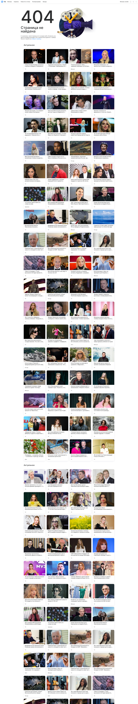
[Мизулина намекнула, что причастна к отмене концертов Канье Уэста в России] (103, 60)
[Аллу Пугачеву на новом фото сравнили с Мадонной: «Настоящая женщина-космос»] (80, 358)
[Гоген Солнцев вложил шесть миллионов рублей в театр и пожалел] (57, 686)
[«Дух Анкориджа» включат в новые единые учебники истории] (103, 335)
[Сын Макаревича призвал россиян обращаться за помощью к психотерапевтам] (57, 617)
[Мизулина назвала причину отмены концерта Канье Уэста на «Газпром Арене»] (103, 312)
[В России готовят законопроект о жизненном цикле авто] (57, 450)
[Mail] (2, 1)
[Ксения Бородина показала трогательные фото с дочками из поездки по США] (80, 404)
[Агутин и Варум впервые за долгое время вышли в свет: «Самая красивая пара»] (80, 450)
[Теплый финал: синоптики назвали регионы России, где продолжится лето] (80, 151)
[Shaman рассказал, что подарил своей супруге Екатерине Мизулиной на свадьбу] (34, 106)
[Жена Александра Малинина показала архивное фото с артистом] (103, 617)
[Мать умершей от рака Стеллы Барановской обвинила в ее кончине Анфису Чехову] (34, 542)
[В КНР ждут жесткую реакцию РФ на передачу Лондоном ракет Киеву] (80, 220)
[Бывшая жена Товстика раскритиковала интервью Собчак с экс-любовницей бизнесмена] (34, 174)
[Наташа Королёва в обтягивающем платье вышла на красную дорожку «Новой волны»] (103, 640)
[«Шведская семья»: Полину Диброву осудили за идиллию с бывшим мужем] (34, 427)
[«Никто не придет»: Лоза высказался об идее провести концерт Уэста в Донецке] (34, 266)
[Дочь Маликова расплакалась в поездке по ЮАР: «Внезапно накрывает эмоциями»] (57, 243)
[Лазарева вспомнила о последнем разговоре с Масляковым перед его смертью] (103, 542)
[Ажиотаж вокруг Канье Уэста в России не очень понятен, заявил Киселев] (57, 496)
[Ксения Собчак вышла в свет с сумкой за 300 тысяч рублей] (80, 473)
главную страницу (36, 39)
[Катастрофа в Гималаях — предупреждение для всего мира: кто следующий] (34, 358)
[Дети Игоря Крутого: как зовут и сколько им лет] (57, 266)
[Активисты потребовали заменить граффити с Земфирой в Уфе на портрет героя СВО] (57, 335)
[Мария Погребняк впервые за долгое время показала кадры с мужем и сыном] (57, 663)
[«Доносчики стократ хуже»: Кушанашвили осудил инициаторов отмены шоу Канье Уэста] (80, 106)
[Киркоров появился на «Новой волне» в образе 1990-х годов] (34, 473)
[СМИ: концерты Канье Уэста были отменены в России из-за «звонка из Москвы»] (57, 151)
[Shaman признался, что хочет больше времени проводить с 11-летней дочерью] (34, 617)
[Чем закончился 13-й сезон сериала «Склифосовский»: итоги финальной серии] (34, 565)
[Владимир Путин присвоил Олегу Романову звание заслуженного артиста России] (57, 220)
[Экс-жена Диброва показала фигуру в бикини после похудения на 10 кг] (57, 427)
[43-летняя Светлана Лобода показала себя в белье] (103, 128)
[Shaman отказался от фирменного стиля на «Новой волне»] (103, 106)
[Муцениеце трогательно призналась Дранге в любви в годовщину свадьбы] (34, 686)
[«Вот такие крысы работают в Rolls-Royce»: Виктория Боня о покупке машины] (80, 197)
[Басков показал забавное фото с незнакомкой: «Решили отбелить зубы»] (80, 381)
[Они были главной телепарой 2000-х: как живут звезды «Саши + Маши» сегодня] (103, 565)
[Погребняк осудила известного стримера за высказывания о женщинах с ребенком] (80, 565)
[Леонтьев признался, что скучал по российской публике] (57, 519)
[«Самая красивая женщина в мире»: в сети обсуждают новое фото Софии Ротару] (103, 496)
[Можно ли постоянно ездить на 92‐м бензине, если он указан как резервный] (80, 335)
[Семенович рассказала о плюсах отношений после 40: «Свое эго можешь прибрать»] (34, 663)
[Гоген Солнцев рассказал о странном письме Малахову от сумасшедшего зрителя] (103, 83)
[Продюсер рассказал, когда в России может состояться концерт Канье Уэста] (103, 519)
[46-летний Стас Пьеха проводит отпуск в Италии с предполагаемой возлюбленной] (103, 450)
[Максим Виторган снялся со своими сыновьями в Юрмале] (103, 358)
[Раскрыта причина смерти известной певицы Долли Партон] (80, 128)
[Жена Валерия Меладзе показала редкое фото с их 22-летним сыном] (34, 519)
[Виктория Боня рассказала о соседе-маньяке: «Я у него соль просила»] (34, 335)
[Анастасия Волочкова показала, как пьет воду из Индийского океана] (57, 106)
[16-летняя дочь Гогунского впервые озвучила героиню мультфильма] (103, 381)
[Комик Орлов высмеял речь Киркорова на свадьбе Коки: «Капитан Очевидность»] (103, 197)
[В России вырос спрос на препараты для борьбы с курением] (103, 266)
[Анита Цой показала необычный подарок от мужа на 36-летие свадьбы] (80, 174)
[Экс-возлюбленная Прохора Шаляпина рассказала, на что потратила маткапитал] (34, 640)
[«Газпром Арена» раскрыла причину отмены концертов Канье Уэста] (80, 427)
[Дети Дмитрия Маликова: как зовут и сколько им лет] (80, 640)
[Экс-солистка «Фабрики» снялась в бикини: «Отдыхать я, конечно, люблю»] (34, 312)
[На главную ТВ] (4, 1)
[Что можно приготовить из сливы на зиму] (34, 197)
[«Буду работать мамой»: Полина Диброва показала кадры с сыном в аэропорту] (80, 83)
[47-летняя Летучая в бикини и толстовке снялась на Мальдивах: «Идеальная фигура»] (57, 473)
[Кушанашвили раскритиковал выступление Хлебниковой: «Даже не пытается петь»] (34, 83)
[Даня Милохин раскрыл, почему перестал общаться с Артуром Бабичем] (57, 128)
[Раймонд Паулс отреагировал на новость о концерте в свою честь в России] (34, 243)
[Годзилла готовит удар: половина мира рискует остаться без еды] (103, 220)
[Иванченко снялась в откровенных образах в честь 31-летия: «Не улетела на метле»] (103, 588)
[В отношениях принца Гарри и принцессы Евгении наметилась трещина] (103, 174)
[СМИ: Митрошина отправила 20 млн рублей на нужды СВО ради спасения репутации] (80, 686)
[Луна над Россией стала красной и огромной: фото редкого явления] (80, 542)
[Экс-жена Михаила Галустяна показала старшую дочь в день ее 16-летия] (103, 243)
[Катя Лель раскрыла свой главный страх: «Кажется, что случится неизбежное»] (57, 381)
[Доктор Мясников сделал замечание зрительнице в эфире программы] (80, 617)
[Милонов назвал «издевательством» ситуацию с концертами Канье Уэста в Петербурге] (57, 565)
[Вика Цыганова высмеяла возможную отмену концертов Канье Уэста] (34, 151)
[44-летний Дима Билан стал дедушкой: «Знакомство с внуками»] (34, 128)
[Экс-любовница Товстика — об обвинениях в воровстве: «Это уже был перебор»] (57, 358)
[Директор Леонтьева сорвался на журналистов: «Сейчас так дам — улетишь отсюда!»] (80, 519)
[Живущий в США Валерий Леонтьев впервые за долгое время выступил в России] (80, 289)
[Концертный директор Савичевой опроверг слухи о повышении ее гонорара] (103, 686)
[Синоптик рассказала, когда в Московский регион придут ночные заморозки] (57, 289)
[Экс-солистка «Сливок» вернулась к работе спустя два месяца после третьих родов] (57, 404)
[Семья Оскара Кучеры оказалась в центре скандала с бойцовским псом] (34, 60)
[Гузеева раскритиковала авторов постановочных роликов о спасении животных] (34, 588)
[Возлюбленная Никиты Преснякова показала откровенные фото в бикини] (34, 220)
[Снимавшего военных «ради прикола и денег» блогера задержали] (34, 381)
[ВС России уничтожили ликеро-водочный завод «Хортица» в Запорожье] (57, 542)
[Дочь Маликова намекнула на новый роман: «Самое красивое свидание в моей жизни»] (80, 312)
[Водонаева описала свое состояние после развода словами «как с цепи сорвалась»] (103, 404)
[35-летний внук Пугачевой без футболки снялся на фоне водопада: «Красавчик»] (80, 588)
